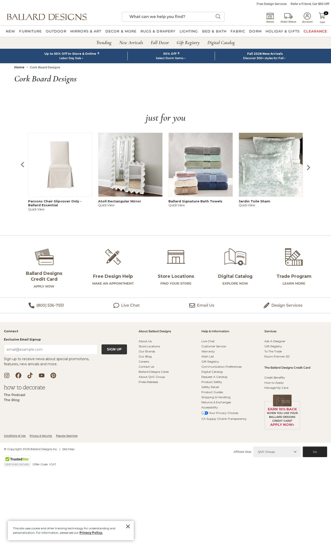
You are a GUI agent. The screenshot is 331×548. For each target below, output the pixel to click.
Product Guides (212, 392)
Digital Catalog (212, 371)
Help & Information (215, 331)
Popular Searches (67, 435)
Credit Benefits (274, 377)
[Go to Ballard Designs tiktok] (30, 375)
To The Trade (273, 351)
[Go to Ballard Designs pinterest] (53, 375)
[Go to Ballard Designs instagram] (7, 375)
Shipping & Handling (215, 397)
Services (270, 331)
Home (19, 67)
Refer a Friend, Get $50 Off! (310, 3)
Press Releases (148, 382)
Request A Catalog (214, 377)
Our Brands (147, 351)
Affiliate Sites (242, 451)
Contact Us (146, 366)
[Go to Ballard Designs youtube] (42, 375)
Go (315, 451)
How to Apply (274, 382)
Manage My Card (276, 387)
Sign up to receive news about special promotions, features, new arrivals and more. (46, 361)
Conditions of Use (15, 435)
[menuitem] (10, 31)
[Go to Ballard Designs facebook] (18, 375)
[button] (47, 16)
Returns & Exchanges (216, 402)
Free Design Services (272, 3)
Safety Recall (210, 387)
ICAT (52, 464)
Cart (322, 22)
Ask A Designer (274, 341)
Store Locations (149, 346)
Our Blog (145, 356)
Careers (144, 361)
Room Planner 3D (277, 356)
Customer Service (213, 346)
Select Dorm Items (169, 58)
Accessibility (209, 407)
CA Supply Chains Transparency (224, 419)
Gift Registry (210, 361)
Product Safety (211, 382)
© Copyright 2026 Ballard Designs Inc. (31, 449)
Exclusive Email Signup (22, 339)
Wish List (207, 356)
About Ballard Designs (155, 331)
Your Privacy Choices (223, 413)
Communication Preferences (221, 366)
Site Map (68, 449)
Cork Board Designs (45, 67)
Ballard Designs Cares (154, 371)
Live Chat (208, 341)
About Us (145, 341)
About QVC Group (152, 377)
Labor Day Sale (70, 58)
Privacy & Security (41, 435)
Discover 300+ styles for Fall (263, 58)
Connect (11, 331)
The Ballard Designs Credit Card (287, 367)
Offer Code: (40, 464)
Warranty (208, 351)
